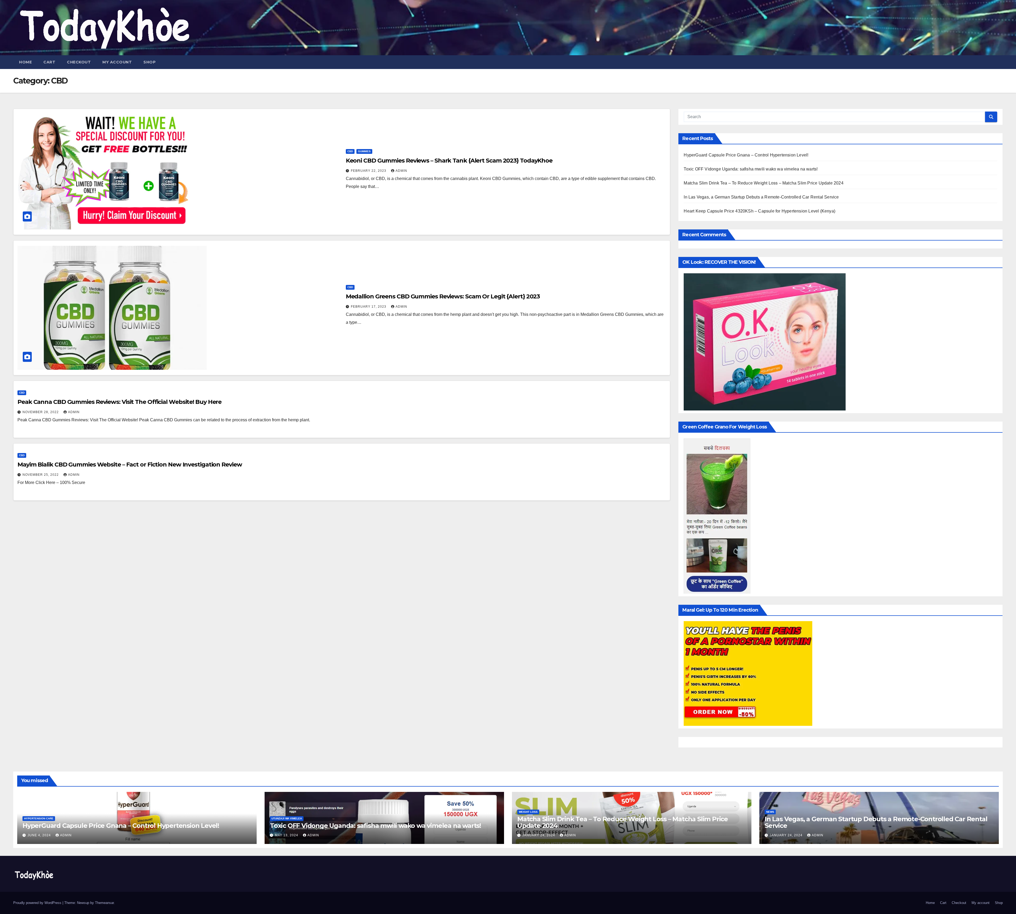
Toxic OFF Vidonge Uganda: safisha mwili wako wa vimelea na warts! (751, 169)
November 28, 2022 (41, 412)
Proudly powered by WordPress (37, 903)
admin (401, 171)
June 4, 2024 (40, 835)
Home (25, 62)
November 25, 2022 (41, 475)
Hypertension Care (38, 818)
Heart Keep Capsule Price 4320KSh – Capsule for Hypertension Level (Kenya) (759, 211)
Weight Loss (528, 811)
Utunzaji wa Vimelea (286, 818)
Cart (49, 62)
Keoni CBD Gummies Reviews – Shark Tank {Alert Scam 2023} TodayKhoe (449, 160)
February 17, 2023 (369, 306)
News (770, 811)
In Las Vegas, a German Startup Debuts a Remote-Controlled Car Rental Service (761, 197)
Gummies (364, 151)
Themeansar (104, 903)
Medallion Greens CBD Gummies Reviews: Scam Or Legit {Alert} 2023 (443, 296)
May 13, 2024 (287, 835)
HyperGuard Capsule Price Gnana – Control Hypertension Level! (746, 155)
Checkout (79, 62)
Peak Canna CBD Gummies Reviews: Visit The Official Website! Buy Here (119, 401)
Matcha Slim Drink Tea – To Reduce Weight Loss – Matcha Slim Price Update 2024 (763, 183)
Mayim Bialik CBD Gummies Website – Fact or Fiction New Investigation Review (129, 464)
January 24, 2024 (539, 835)
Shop (149, 62)
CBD (350, 151)
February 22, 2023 (369, 171)
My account (117, 62)
